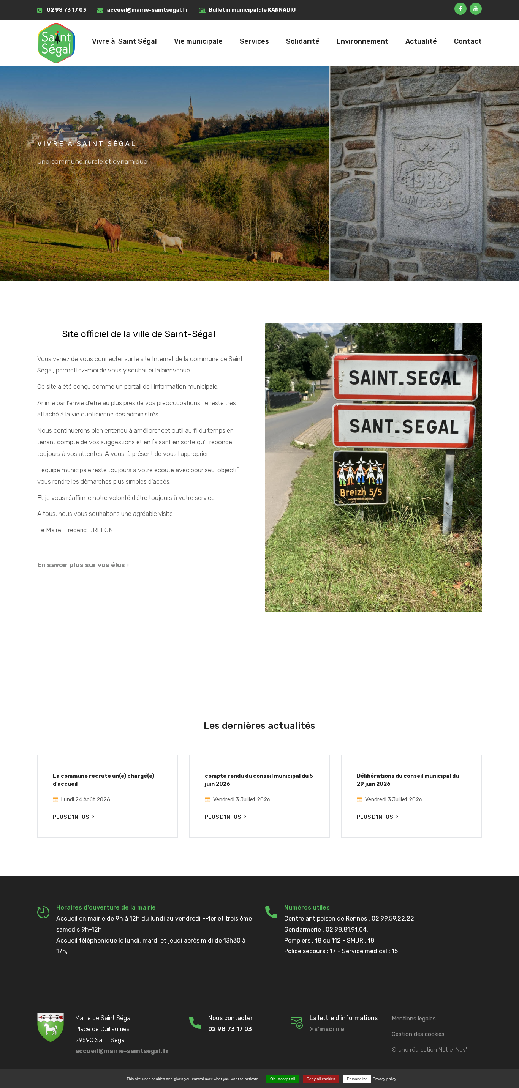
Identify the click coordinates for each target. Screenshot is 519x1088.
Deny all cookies (321, 1079)
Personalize (357, 1079)
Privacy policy (384, 1079)
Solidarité (303, 41)
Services (254, 41)
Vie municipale (198, 41)
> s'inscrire (327, 1029)
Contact (468, 41)
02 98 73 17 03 (66, 10)
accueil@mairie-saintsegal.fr (147, 10)
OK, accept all (282, 1079)
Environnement (362, 41)
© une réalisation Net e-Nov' (429, 1049)
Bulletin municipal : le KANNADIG (252, 10)
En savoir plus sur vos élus (82, 565)
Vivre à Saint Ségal (124, 41)
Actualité (421, 41)
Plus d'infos (71, 817)
